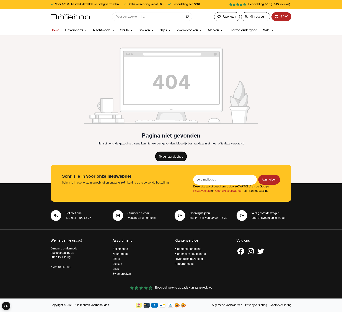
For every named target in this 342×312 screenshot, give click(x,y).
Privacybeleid (202, 191)
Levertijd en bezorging (189, 259)
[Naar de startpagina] (70, 16)
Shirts (116, 259)
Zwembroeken (122, 274)
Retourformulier (185, 264)
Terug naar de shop (171, 157)
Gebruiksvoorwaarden (229, 191)
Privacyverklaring (256, 305)
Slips (116, 269)
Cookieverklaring (280, 305)
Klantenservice (186, 240)
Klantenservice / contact (190, 254)
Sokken (117, 264)
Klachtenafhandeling (188, 249)
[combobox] (147, 16)
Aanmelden (269, 179)
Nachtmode (120, 254)
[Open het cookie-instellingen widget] (6, 306)
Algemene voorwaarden (227, 305)
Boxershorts (120, 249)
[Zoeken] (187, 16)
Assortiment (122, 240)
